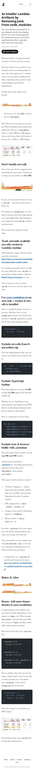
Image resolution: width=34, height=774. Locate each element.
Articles (12, 759)
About (6, 759)
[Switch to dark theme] (30, 4)
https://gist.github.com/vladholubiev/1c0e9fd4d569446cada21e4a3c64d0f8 (18, 566)
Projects (19, 759)
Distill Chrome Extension (12, 277)
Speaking (27, 759)
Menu (21, 4)
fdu (22, 113)
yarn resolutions (15, 297)
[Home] (3, 4)
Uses (17, 762)
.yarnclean (6, 464)
